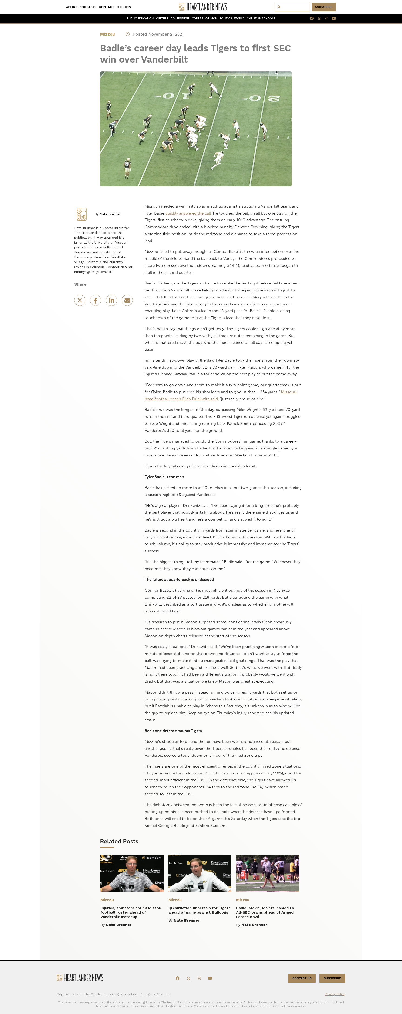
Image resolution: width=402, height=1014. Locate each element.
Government (180, 18)
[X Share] (80, 302)
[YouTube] (332, 18)
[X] (317, 18)
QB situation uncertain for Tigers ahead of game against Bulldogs (199, 910)
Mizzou (107, 34)
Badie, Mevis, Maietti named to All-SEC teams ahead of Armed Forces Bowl (265, 912)
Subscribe (323, 7)
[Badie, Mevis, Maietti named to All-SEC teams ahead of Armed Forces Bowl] (267, 873)
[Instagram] (324, 18)
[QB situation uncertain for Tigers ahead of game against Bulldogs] (200, 873)
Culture (162, 18)
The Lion (123, 7)
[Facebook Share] (96, 302)
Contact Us (302, 978)
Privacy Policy (335, 994)
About (71, 7)
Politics (226, 18)
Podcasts (87, 7)
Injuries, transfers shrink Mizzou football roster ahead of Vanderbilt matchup (130, 912)
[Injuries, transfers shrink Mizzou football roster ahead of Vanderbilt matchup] (132, 873)
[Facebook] (310, 18)
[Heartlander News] (201, 7)
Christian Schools (261, 18)
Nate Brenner (110, 214)
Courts (197, 18)
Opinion (211, 18)
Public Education (140, 18)
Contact (106, 7)
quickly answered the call (188, 213)
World (239, 18)
